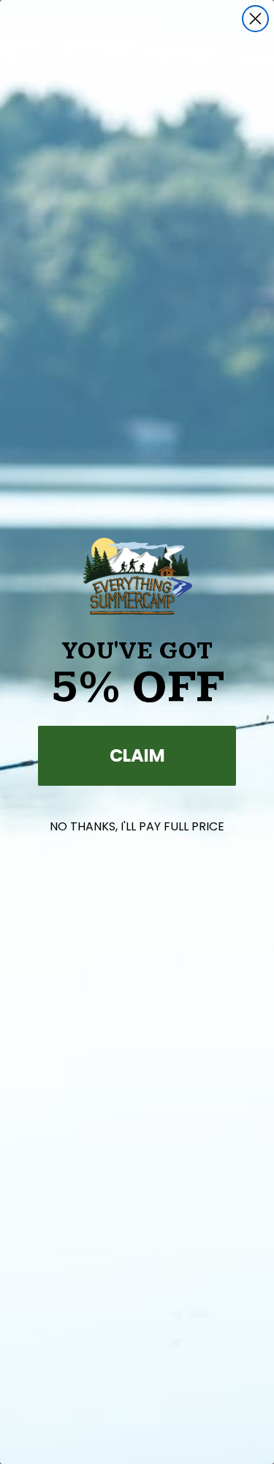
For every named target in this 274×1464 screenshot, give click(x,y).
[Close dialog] (255, 18)
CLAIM (137, 755)
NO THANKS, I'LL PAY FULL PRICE (137, 826)
